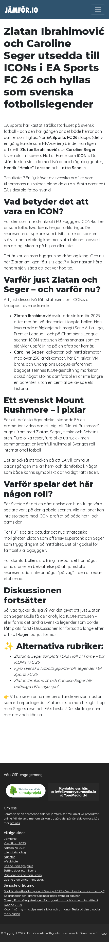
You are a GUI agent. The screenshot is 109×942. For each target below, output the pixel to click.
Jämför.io (10, 838)
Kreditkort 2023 (15, 843)
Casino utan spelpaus (18, 866)
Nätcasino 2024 (15, 848)
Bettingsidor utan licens (20, 870)
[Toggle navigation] (98, 10)
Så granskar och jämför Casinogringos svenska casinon (42, 896)
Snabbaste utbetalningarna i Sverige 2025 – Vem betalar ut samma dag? (54, 891)
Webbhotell (11, 861)
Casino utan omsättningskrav (24, 879)
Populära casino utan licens (23, 875)
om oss (15, 823)
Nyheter (9, 857)
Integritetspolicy (15, 852)
